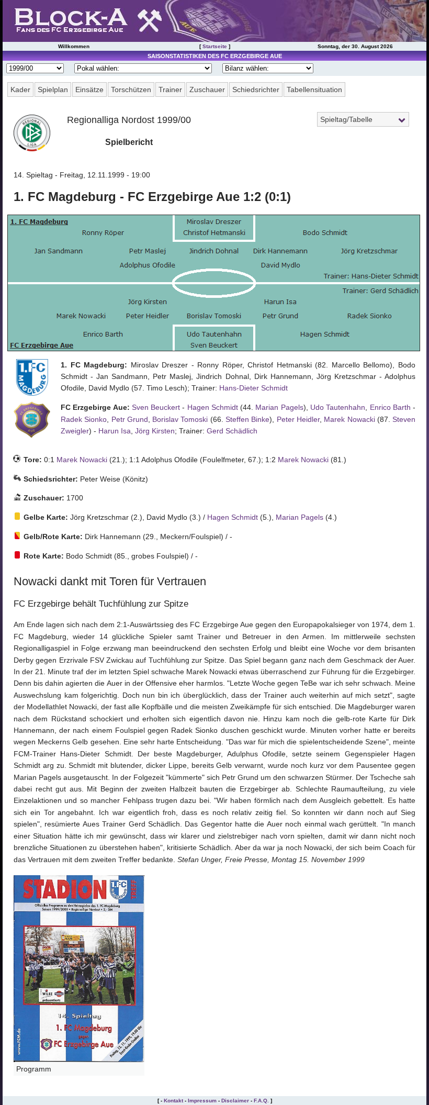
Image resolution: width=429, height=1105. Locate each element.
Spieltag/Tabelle (346, 119)
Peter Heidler (298, 419)
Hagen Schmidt (212, 407)
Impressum (202, 1100)
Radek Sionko (84, 419)
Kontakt (173, 1100)
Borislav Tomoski (180, 419)
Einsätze (89, 89)
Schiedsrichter (255, 89)
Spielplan (53, 89)
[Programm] (79, 1059)
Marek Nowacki (349, 419)
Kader (20, 89)
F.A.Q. (261, 1100)
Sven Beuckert (156, 407)
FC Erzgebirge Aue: (95, 407)
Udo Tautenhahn (337, 407)
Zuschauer (207, 89)
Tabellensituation (314, 89)
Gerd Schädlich (232, 431)
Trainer (170, 89)
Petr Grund (129, 419)
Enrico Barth (390, 407)
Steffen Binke (247, 419)
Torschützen (131, 89)
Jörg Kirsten (155, 431)
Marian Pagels (279, 407)
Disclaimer (235, 1100)
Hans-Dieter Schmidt (253, 388)
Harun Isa (114, 431)
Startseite (214, 46)
